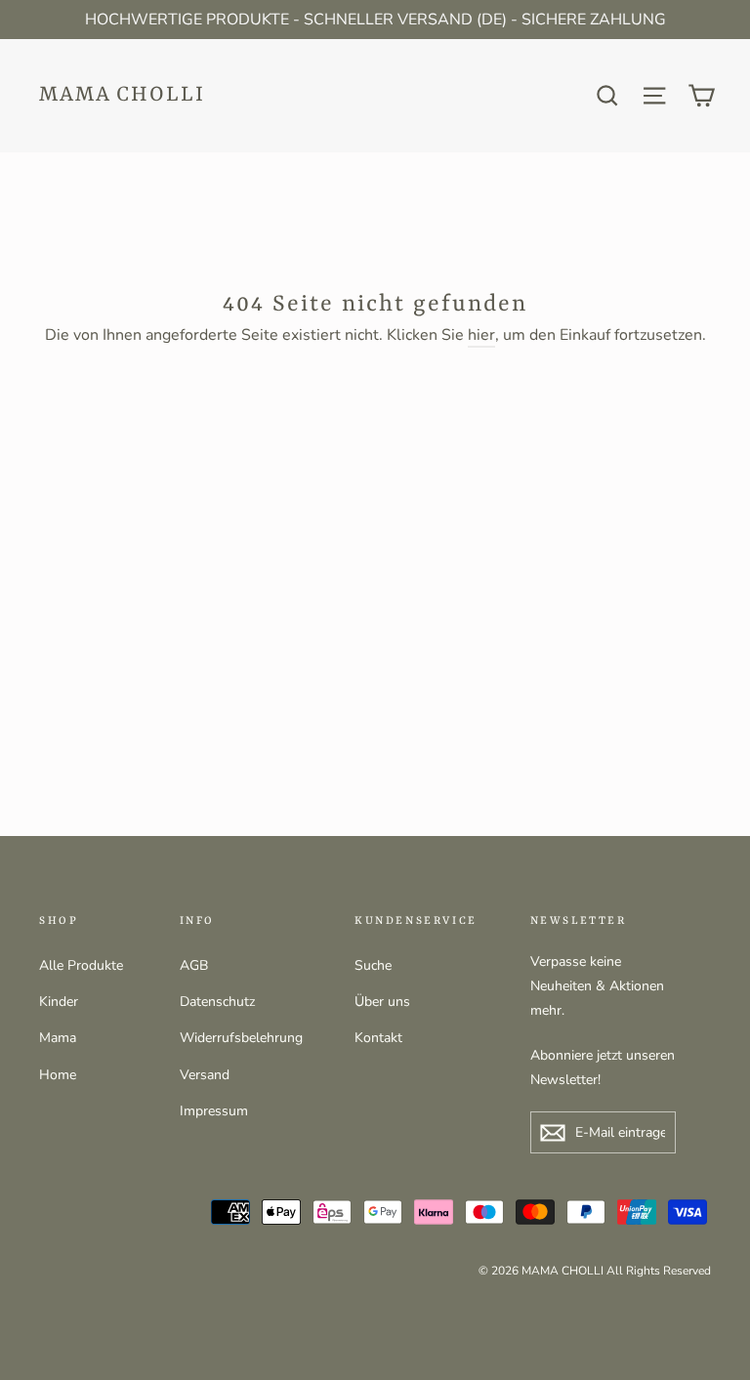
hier (481, 335)
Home (57, 1075)
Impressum (214, 1111)
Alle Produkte (81, 965)
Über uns (382, 1001)
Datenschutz (217, 1001)
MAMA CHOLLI (122, 95)
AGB (194, 965)
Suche (373, 965)
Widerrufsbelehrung (241, 1037)
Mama (57, 1037)
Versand (204, 1075)
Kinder (58, 1001)
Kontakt (378, 1037)
